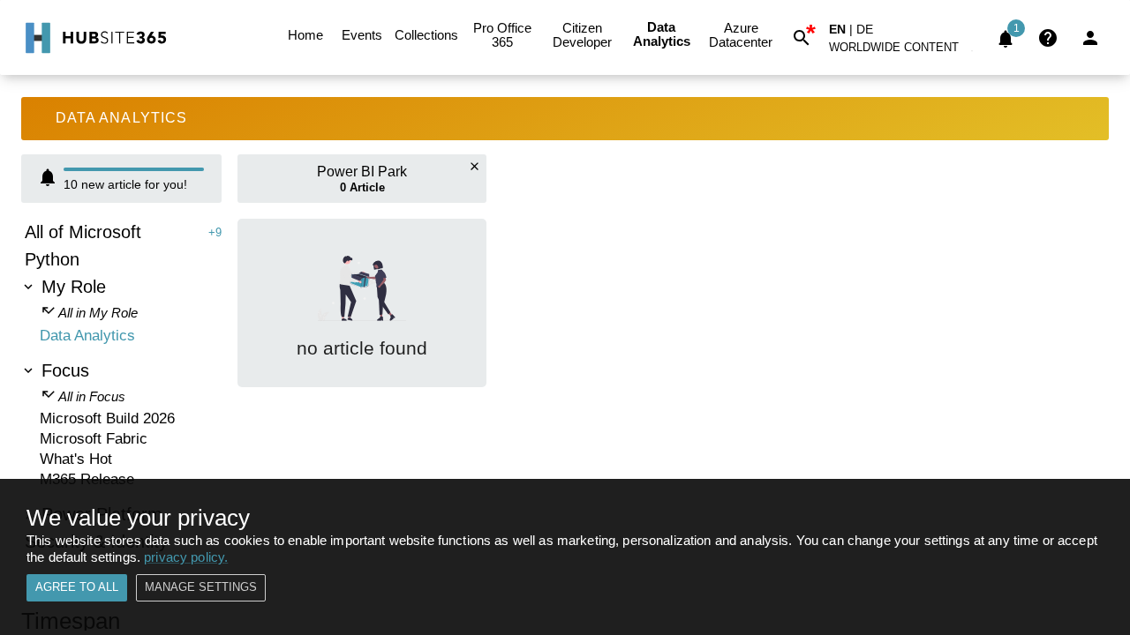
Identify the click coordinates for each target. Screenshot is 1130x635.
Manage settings (201, 587)
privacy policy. (186, 556)
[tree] (121, 389)
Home (305, 34)
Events (362, 34)
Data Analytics (661, 34)
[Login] (1090, 38)
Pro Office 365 (502, 34)
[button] (904, 51)
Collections (426, 34)
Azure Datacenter (740, 34)
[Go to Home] (94, 38)
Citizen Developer (582, 34)
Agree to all (76, 587)
